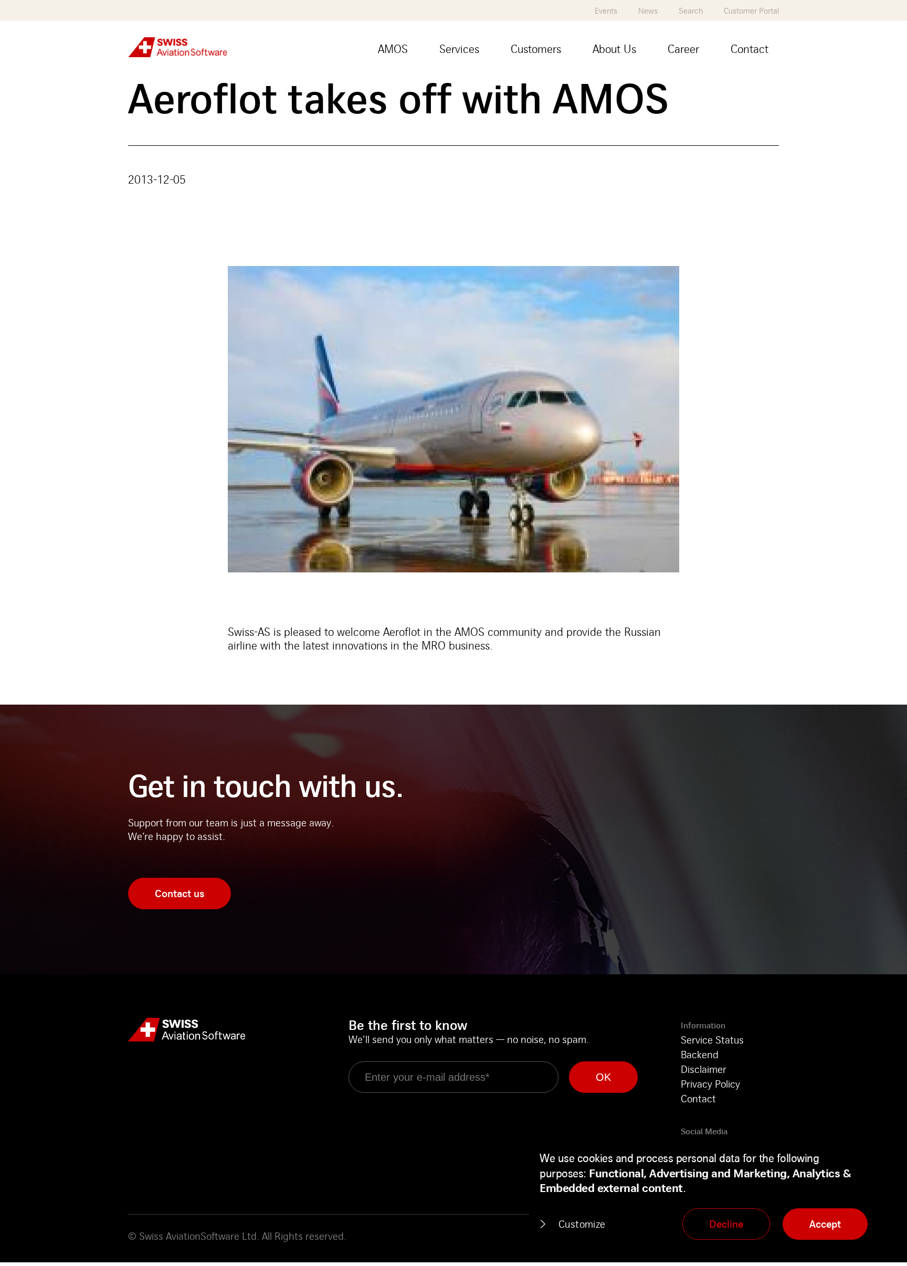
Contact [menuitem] (749, 48)
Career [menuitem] (683, 48)
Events (606, 11)
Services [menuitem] (459, 48)
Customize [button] (582, 1223)
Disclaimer (703, 1069)
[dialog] (713, 1196)
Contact (698, 1098)
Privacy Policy (710, 1083)
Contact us (179, 893)
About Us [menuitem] (614, 48)
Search (691, 11)
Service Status (712, 1039)
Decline (726, 1223)
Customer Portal (751, 11)
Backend (700, 1054)
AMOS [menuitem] (393, 48)
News (648, 11)
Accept (825, 1223)
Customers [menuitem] (536, 48)
